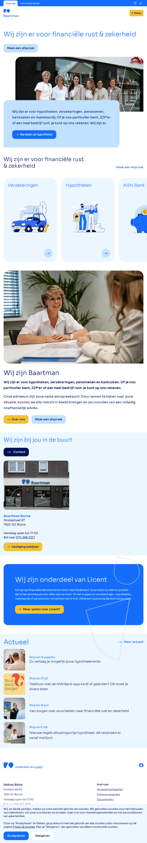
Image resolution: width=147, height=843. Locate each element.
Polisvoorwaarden (108, 794)
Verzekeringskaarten (110, 789)
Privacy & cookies (24, 826)
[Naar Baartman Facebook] (141, 765)
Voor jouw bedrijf (29, 3)
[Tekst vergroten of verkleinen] (140, 3)
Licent (38, 767)
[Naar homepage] (11, 13)
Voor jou (10, 3)
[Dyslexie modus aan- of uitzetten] (135, 3)
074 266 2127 (25, 537)
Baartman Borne (17, 516)
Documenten (105, 799)
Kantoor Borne (13, 784)
